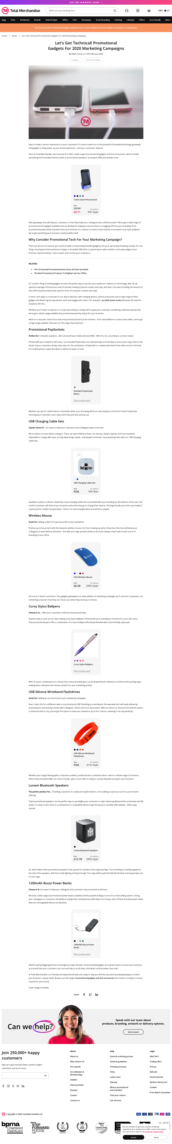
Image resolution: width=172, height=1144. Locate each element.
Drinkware (24, 20)
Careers (73, 1095)
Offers (142, 20)
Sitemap (113, 1082)
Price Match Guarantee (160, 1092)
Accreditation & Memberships (77, 1073)
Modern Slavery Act (158, 1082)
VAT (160, 10)
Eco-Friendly (155, 20)
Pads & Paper (51, 20)
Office (65, 20)
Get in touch (133, 1032)
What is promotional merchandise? (119, 1088)
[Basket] (149, 10)
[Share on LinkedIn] (96, 994)
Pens (13, 20)
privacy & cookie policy (154, 1132)
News (14, 36)
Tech (75, 20)
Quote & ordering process (121, 1056)
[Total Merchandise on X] (13, 1086)
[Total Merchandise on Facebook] (3, 1086)
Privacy (153, 1066)
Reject (156, 1137)
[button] (82, 10)
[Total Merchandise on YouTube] (17, 1086)
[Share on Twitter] (90, 994)
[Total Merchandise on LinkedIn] (23, 1086)
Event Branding (103, 20)
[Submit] (45, 1075)
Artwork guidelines (118, 1061)
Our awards (75, 1066)
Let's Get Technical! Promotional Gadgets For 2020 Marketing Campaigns (54, 36)
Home (4, 36)
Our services (115, 1100)
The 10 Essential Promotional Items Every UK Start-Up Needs (61, 269)
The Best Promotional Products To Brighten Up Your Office (60, 273)
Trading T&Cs (156, 1061)
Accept (133, 1137)
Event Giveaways (93, 60)
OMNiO (73, 1080)
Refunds (153, 1072)
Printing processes (118, 1066)
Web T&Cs (154, 1056)
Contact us (75, 1100)
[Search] (114, 10)
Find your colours (118, 1095)
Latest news (115, 1077)
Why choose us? (77, 1061)
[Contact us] (126, 10)
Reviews (73, 1090)
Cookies (153, 1087)
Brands (37, 20)
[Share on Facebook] (84, 994)
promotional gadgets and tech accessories (95, 978)
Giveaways (86, 20)
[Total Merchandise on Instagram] (8, 1086)
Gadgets (75, 60)
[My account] (137, 10)
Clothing (118, 20)
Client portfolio (77, 1085)
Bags (4, 20)
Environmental (156, 1077)
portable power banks (111, 300)
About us (74, 1056)
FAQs (112, 1072)
